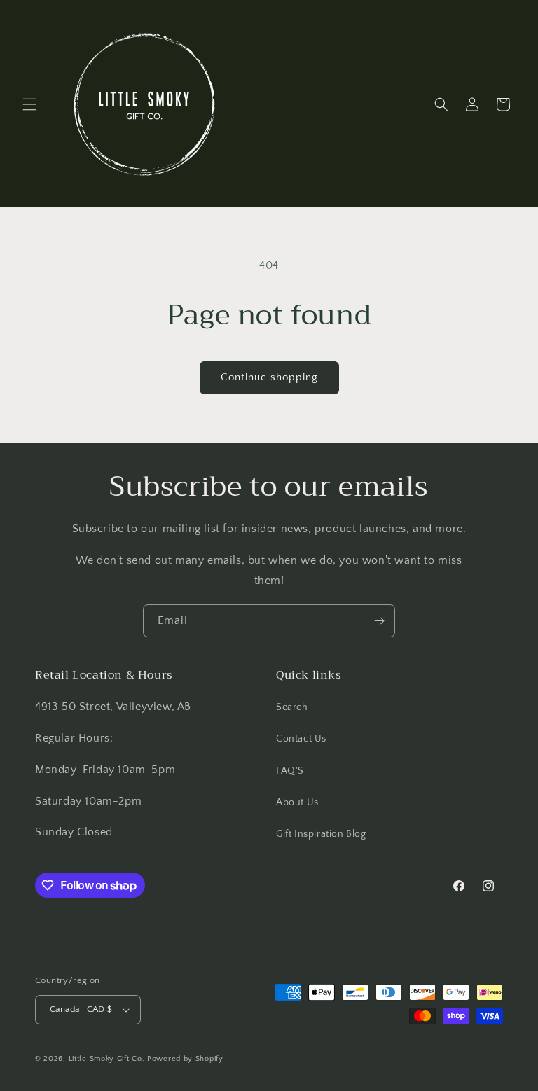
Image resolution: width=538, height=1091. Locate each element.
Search (292, 707)
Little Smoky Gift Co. (107, 1059)
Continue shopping (269, 377)
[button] (29, 104)
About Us (297, 802)
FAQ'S (290, 771)
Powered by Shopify (185, 1059)
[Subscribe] (379, 620)
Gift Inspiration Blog (321, 834)
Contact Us (301, 738)
